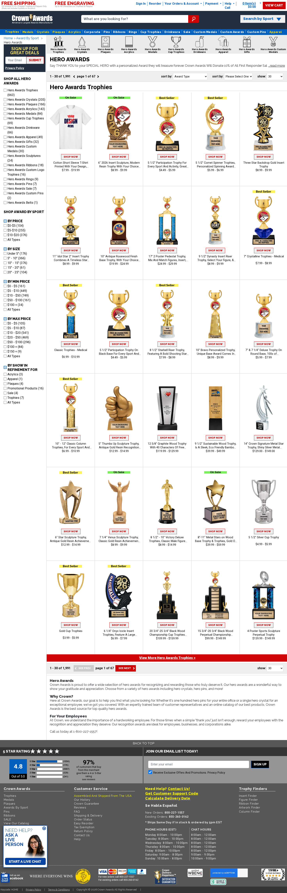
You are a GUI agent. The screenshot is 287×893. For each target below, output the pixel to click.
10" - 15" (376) (17, 263)
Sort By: (166, 76)
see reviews (88, 779)
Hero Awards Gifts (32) (23, 142)
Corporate (92, 32)
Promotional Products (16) (25, 388)
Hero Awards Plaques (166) (26, 104)
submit (35, 60)
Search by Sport (258, 19)
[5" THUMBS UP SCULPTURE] (118, 407)
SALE (7, 819)
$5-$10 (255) (16, 230)
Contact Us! (179, 789)
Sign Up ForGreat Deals (24, 50)
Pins (106, 32)
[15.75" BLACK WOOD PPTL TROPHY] (215, 595)
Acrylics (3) (15, 374)
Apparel (275, 32)
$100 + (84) (15, 347)
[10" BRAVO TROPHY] (215, 314)
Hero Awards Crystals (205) (26, 99)
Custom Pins (256, 32)
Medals (28, 32)
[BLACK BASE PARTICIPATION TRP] (118, 314)
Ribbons (119, 32)
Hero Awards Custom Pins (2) (25, 195)
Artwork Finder (249, 807)
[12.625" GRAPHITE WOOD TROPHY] (167, 407)
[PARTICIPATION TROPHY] (167, 126)
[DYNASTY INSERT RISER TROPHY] (215, 220)
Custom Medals (205, 32)
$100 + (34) (15, 305)
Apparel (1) (14, 379)
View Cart (274, 5)
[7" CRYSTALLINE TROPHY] (263, 220)
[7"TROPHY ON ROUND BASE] (263, 314)
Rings (133, 32)
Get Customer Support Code (171, 793)
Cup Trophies (150, 32)
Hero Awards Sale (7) (22, 188)
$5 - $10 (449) (17, 291)
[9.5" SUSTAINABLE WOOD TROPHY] (215, 407)
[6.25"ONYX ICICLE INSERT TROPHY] (118, 595)
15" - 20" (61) (16, 267)
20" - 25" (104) (17, 272)
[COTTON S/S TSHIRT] (70, 126)
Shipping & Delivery (88, 815)
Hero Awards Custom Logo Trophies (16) (25, 172)
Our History (82, 799)
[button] (276, 66)
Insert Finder (248, 795)
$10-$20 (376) (17, 235)
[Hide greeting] (44, 828)
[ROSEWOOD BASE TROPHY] (118, 220)
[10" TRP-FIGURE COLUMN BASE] (70, 407)
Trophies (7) (15, 398)
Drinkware (172, 32)
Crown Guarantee (86, 803)
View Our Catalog (16, 823)
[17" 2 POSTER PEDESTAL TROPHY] (167, 220)
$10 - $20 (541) (18, 333)
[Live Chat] (5, 878)
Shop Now (71, 156)
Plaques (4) (15, 384)
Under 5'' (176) (17, 253)
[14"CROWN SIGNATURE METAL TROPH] (263, 407)
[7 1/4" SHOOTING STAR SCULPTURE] (70, 501)
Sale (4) (12, 393)
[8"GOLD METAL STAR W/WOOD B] (215, 501)
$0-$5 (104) (15, 225)
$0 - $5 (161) (16, 286)
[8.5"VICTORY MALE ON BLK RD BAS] (167, 501)
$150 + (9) (14, 351)
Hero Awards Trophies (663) (22, 92)
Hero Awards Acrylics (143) (26, 109)
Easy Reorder (83, 823)
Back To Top (143, 743)
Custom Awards (232, 32)
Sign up (260, 764)
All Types (13, 240)
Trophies (12, 31)
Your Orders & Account (182, 3)
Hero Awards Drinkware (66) (23, 130)
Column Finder (249, 811)
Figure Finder (248, 799)
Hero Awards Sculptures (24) (24, 158)
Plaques (59, 32)
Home (8, 38)
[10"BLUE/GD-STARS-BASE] (70, 314)
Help (228, 3)
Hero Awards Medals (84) (25, 114)
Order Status (83, 819)
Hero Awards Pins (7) (22, 184)
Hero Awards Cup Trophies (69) (25, 120)
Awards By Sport (16, 807)
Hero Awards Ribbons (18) (25, 165)
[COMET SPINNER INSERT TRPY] (215, 126)
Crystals (43, 32)
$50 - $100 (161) (18, 300)
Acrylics (74, 32)
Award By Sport (27, 38)
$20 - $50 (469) (18, 337)
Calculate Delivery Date (167, 798)
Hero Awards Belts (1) (22, 202)
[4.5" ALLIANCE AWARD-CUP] (70, 595)
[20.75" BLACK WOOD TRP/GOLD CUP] (167, 595)
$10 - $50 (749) (18, 295)
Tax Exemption (84, 827)
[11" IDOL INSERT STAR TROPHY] (70, 220)
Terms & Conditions (59, 889)
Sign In (141, 3)
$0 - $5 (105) (16, 323)
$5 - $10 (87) (16, 328)
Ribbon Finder (249, 803)
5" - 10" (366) (16, 258)
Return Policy (83, 831)
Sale (186, 32)
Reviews (80, 807)
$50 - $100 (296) (18, 342)
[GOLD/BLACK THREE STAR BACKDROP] (263, 126)
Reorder (155, 3)
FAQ (77, 811)
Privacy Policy (14, 68)
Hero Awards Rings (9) (22, 179)
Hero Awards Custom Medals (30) (22, 149)
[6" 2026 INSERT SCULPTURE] (118, 126)
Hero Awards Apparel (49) (25, 137)
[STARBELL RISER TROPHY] (167, 314)
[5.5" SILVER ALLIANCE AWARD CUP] (263, 501)
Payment (212, 3)
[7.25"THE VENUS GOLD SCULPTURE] (118, 501)
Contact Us (82, 835)
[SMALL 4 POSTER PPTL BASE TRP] (263, 595)
